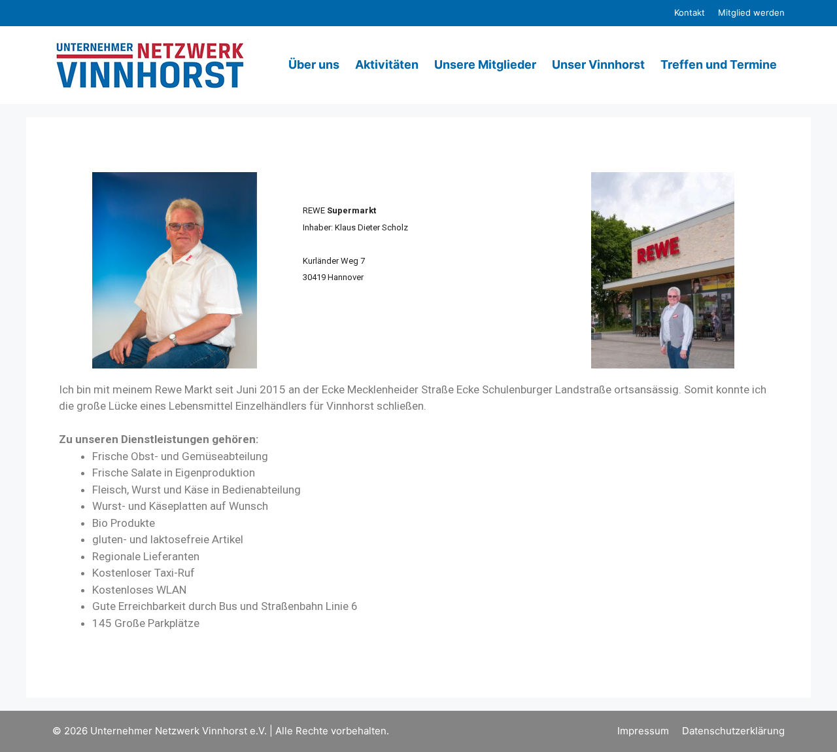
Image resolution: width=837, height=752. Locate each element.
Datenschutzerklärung (733, 731)
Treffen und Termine (718, 64)
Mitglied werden (751, 12)
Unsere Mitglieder (485, 64)
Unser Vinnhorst (598, 64)
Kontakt (689, 12)
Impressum (643, 731)
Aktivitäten (386, 64)
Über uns (313, 64)
